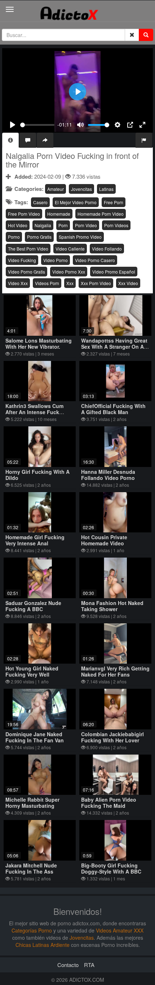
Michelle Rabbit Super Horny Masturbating (32, 802)
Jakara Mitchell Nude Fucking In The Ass (31, 868)
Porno (14, 237)
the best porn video (28, 249)
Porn (63, 225)
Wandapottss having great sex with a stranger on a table (114, 346)
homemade (58, 214)
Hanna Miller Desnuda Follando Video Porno (108, 474)
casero (40, 202)
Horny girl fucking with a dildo (37, 474)
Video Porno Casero (95, 260)
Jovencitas (81, 189)
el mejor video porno (76, 202)
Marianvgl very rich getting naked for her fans (115, 671)
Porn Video (86, 225)
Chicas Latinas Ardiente (42, 944)
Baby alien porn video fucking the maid (108, 802)
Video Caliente (70, 249)
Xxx (70, 283)
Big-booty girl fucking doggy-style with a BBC (111, 868)
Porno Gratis (39, 237)
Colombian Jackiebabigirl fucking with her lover (112, 737)
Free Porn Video (24, 214)
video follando (107, 249)
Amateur (55, 189)
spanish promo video (80, 237)
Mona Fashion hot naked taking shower (112, 606)
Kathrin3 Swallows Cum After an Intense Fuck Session (34, 412)
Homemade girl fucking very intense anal (35, 540)
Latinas (106, 189)
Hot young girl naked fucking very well (31, 671)
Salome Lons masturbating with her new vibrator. (38, 343)
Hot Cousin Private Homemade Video (104, 540)
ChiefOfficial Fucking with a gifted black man (113, 409)
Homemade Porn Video (101, 214)
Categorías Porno (32, 930)
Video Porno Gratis (26, 272)
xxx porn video (96, 283)
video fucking (22, 260)
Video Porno (55, 260)
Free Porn (113, 202)
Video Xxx (18, 283)
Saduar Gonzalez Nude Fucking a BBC (33, 606)
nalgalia (43, 225)
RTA (89, 964)
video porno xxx (68, 272)
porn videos (116, 225)
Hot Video (17, 225)
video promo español (113, 272)
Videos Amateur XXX (119, 930)
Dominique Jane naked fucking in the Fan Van (34, 737)
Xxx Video (128, 283)
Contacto (68, 964)
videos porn (47, 283)
